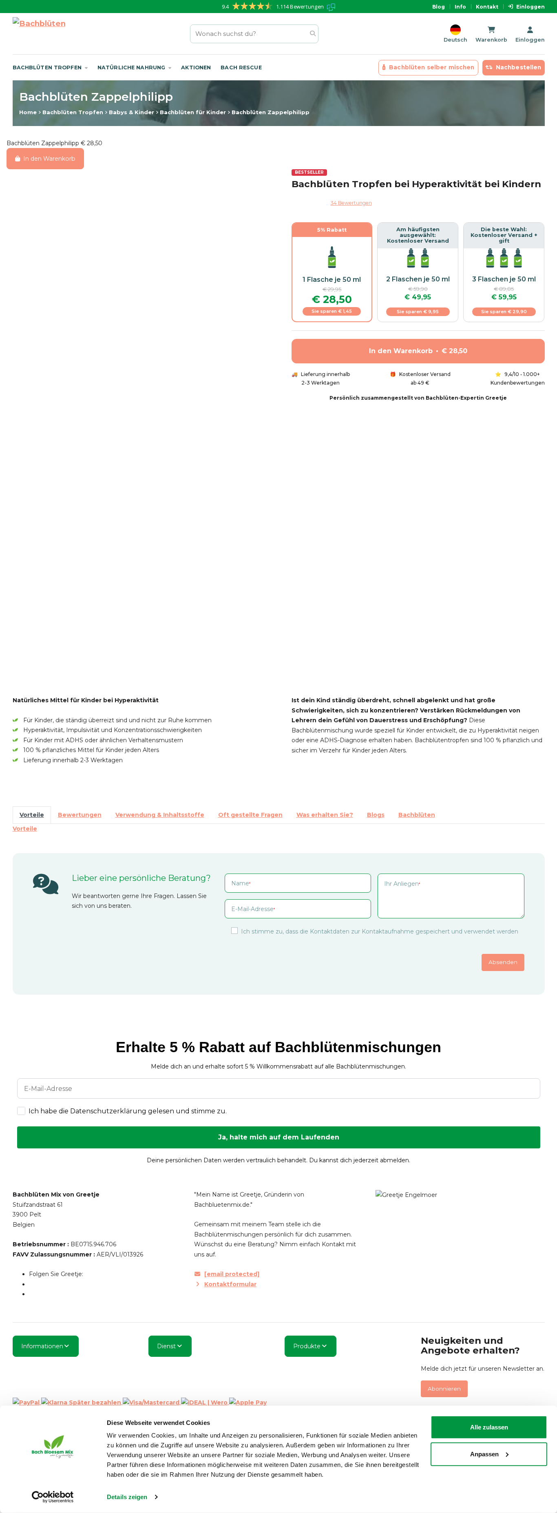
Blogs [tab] (376, 814)
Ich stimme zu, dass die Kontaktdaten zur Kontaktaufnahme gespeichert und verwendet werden (379, 931)
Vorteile (25, 828)
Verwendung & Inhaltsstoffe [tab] (159, 814)
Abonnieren (444, 1388)
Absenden (502, 962)
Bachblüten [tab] (416, 814)
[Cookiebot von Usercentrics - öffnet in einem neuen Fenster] (52, 1497)
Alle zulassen (489, 1427)
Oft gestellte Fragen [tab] (250, 814)
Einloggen (530, 7)
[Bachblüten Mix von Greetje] (39, 33)
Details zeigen (127, 1496)
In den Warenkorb (49, 158)
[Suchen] (312, 34)
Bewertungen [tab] (80, 814)
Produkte (306, 1346)
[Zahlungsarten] (140, 1402)
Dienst (166, 1346)
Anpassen (484, 1453)
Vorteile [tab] (32, 814)
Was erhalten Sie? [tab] (324, 814)
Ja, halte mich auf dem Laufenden (278, 1137)
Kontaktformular (230, 1284)
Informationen (42, 1346)
